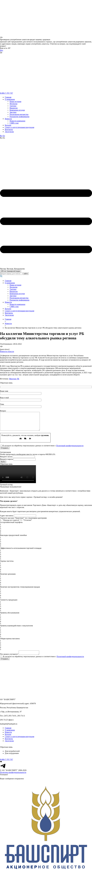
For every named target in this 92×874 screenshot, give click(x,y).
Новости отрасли (7, 351)
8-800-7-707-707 (6, 93)
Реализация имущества (19, 114)
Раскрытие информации (19, 117)
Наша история (15, 101)
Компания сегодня (17, 110)
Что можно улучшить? (9, 654)
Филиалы (13, 104)
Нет (1, 50)
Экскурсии (9, 132)
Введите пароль (6, 459)
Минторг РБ (14, 379)
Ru (1, 136)
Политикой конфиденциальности (69, 446)
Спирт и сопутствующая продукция (19, 127)
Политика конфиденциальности (13, 772)
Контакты (9, 129)
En (4, 136)
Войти (3, 462)
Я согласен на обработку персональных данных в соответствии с (43, 656)
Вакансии (14, 108)
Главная (8, 97)
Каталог (8, 125)
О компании (10, 99)
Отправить (5, 659)
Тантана (13, 106)
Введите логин (6, 457)
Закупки (13, 112)
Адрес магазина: (6, 516)
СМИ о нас (14, 123)
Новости (8, 119)
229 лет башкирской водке (10, 271)
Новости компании (17, 121)
